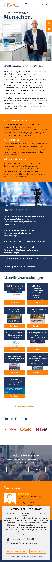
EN (47, 6)
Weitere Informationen (32, 557)
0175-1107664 (49, 23)
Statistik (30, 539)
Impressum (14, 557)
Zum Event (14, 303)
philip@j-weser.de (49, 29)
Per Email (37, 469)
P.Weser (11, 5)
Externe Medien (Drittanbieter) (24, 543)
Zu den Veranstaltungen (26, 406)
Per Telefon (15, 469)
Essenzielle (15, 539)
